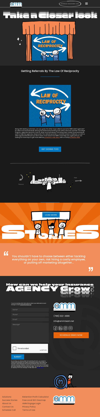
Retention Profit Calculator (35, 397)
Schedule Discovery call (70, 4)
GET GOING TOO (50, 149)
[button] (86, 3)
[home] (16, 4)
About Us (6, 403)
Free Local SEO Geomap (34, 400)
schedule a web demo (52, 137)
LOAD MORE (51, 214)
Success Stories (9, 400)
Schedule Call (9, 410)
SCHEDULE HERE (75, 137)
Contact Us (7, 406)
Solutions (6, 397)
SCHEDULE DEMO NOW (71, 335)
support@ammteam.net (25, 304)
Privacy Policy (40, 367)
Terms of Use (28, 410)
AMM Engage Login (31, 403)
